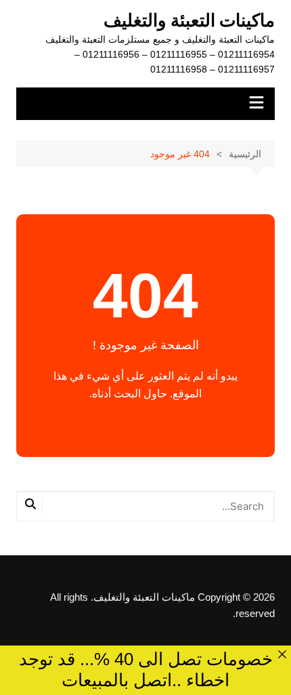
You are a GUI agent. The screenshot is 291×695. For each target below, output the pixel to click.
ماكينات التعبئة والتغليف (189, 20)
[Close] (282, 655)
